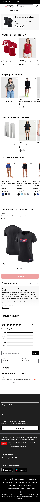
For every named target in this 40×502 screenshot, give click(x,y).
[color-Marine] (3, 194)
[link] (9, 62)
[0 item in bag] (37, 6)
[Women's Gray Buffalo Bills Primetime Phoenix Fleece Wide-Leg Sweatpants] (9, 130)
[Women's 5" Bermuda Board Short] (24, 171)
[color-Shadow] (9, 194)
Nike (16, 20)
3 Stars (4, 339)
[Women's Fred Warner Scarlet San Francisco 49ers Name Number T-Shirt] (9, 48)
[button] (6, 10)
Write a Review (35, 324)
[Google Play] (21, 470)
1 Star (3, 345)
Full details (19, 26)
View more (5, 307)
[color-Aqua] (22, 194)
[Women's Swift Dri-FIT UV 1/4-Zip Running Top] (27, 87)
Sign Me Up (20, 428)
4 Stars (3, 335)
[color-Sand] (25, 194)
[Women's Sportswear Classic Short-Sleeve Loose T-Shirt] (27, 130)
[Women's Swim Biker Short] (9, 171)
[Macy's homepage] (2, 10)
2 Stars (3, 342)
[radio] (20, 150)
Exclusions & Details (13, 446)
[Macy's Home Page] (9, 6)
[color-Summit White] (23, 150)
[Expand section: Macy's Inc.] (20, 414)
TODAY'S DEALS (6, 1)
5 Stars (3, 332)
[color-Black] (20, 150)
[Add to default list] (17, 39)
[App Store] (7, 470)
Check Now (23, 446)
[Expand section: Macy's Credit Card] (20, 405)
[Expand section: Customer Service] (20, 400)
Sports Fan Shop (14, 10)
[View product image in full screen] (4, 264)
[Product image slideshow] (20, 246)
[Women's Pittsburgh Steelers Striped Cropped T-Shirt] (9, 87)
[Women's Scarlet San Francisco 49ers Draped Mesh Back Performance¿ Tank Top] (27, 48)
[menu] (2, 6)
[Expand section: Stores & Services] (20, 409)
